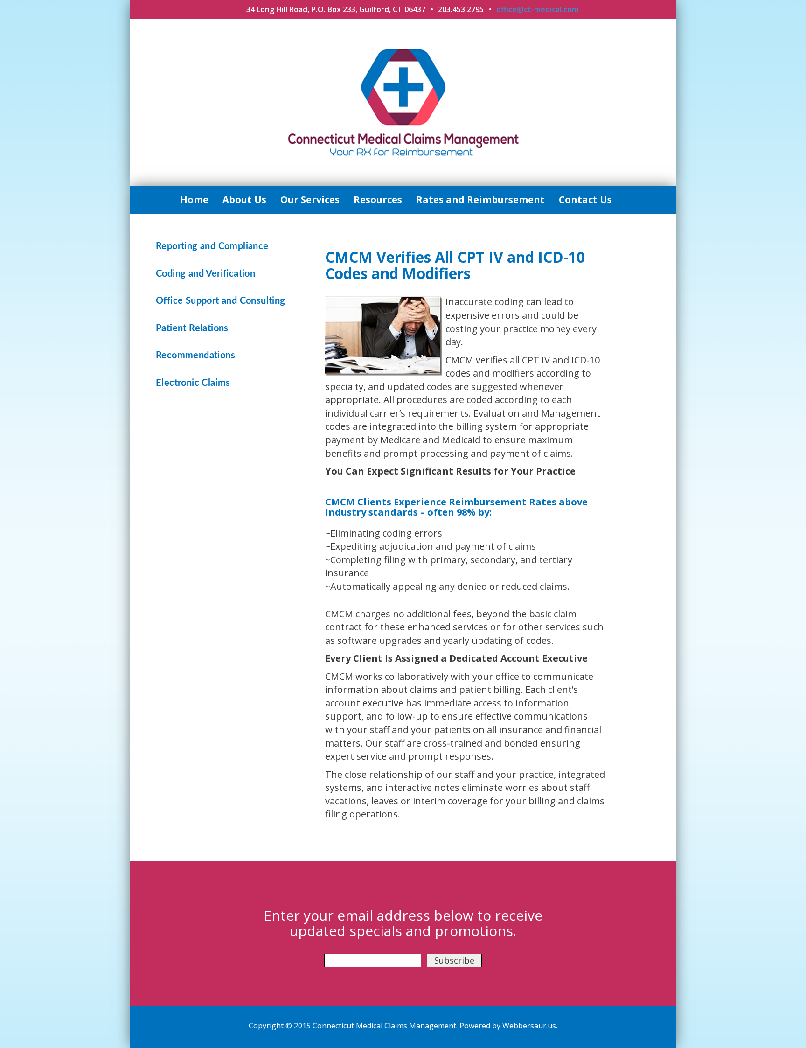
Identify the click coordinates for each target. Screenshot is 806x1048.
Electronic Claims (193, 383)
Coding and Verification (205, 274)
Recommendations (195, 355)
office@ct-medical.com (537, 9)
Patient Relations (192, 328)
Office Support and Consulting (220, 301)
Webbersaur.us (529, 1025)
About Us (244, 199)
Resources (378, 199)
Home (194, 199)
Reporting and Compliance (212, 246)
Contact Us (585, 199)
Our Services (310, 199)
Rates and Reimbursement (480, 199)
